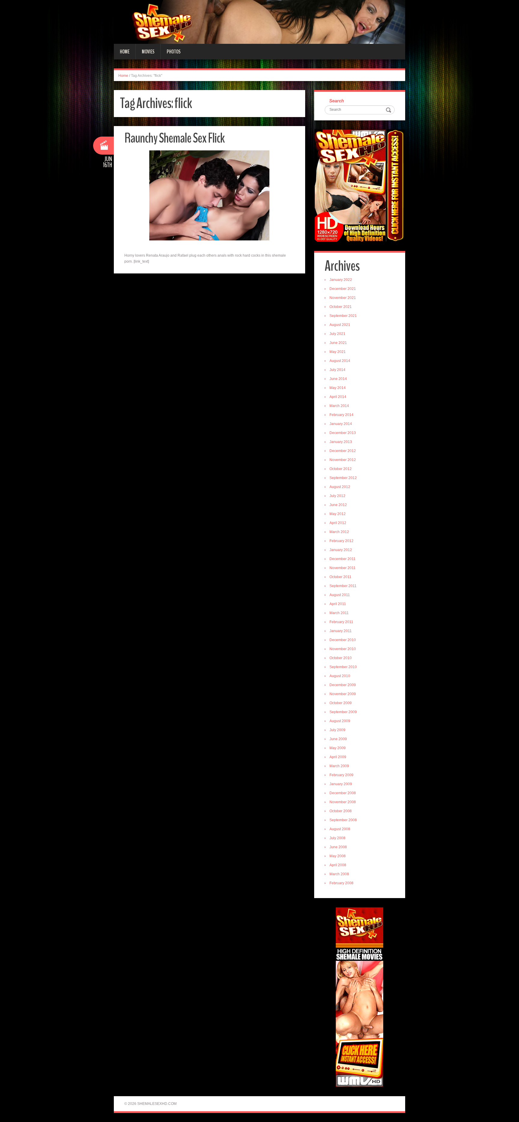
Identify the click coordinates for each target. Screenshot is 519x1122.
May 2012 (337, 514)
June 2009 (338, 739)
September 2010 (343, 667)
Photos (174, 51)
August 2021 (339, 325)
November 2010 (342, 649)
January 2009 (340, 784)
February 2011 (341, 622)
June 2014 (338, 379)
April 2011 (337, 604)
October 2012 (340, 469)
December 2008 (342, 793)
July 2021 (337, 334)
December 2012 (342, 451)
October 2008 (340, 811)
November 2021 (342, 298)
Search (336, 100)
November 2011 (342, 568)
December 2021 (342, 289)
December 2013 (342, 433)
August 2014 (339, 361)
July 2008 (337, 838)
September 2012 (343, 478)
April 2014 (337, 397)
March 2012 (339, 532)
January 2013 (340, 442)
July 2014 (337, 370)
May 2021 (337, 352)
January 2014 (340, 424)
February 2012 (341, 541)
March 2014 (339, 406)
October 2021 (340, 307)
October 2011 (340, 577)
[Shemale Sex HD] (259, 22)
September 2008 (343, 820)
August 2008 (339, 829)
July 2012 (337, 496)
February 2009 (341, 775)
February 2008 (341, 883)
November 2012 (342, 460)
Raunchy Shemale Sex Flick (174, 138)
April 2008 (337, 865)
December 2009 (342, 685)
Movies (148, 51)
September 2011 (343, 586)
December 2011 (342, 559)
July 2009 (337, 730)
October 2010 (340, 658)
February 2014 (341, 415)
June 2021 (338, 343)
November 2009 (342, 694)
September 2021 (343, 316)
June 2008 (338, 847)
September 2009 (343, 712)
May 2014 (337, 388)
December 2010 (342, 640)
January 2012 (340, 550)
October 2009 (340, 703)
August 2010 (339, 676)
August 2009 (339, 721)
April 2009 (337, 757)
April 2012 (337, 523)
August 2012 (339, 487)
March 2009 (339, 766)
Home (124, 51)
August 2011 (339, 595)
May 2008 (337, 856)
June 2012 (338, 505)
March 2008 (339, 874)
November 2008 (342, 802)
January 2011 (340, 631)
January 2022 (340, 280)
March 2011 (339, 613)
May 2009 (337, 748)
